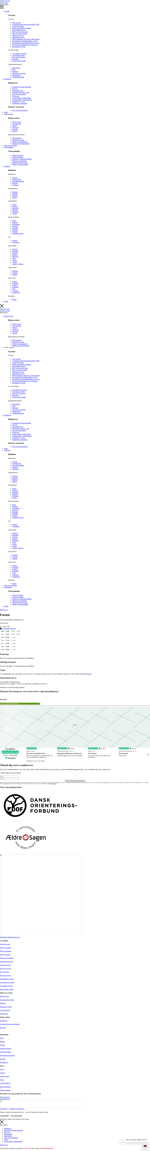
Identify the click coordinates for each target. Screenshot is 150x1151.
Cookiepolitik (4, 1116)
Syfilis (6, 1139)
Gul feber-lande (5, 1010)
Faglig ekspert (4, 1076)
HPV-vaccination (5, 951)
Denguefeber (8, 1134)
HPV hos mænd (5, 954)
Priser (6, 112)
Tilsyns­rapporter (5, 1090)
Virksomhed (8, 587)
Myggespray (4, 1014)
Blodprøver (7, 79)
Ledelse (2, 1073)
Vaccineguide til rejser (7, 1000)
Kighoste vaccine (5, 965)
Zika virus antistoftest (11, 1138)
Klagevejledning (5, 1087)
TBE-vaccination (5, 948)
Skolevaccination (5, 1052)
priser (89, 674)
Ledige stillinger (5, 1083)
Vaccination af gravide (7, 982)
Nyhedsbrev (4, 1062)
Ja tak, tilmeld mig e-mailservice (75, 781)
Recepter (3, 1027)
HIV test (7, 1132)
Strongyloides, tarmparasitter (13, 1141)
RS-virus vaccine (5, 968)
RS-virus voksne (5, 975)
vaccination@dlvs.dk (9, 628)
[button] (75, 6)
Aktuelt (2, 1045)
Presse (2, 1080)
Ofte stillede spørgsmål (7, 1055)
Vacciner (7, 11)
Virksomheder (8, 147)
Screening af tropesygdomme (13, 1130)
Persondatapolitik (16, 1116)
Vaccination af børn (6, 986)
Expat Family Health (7, 989)
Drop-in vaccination (10, 145)
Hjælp (6, 301)
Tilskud (2, 1041)
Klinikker (7, 166)
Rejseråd (3, 1003)
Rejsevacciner (8, 114)
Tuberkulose (8, 1136)
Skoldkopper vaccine (7, 979)
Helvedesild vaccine (6, 961)
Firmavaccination (5, 1048)
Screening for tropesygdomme (9, 1024)
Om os (2, 1069)
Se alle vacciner (5, 944)
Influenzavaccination (6, 958)
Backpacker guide (6, 1007)
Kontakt (2, 1059)
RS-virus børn (4, 972)
